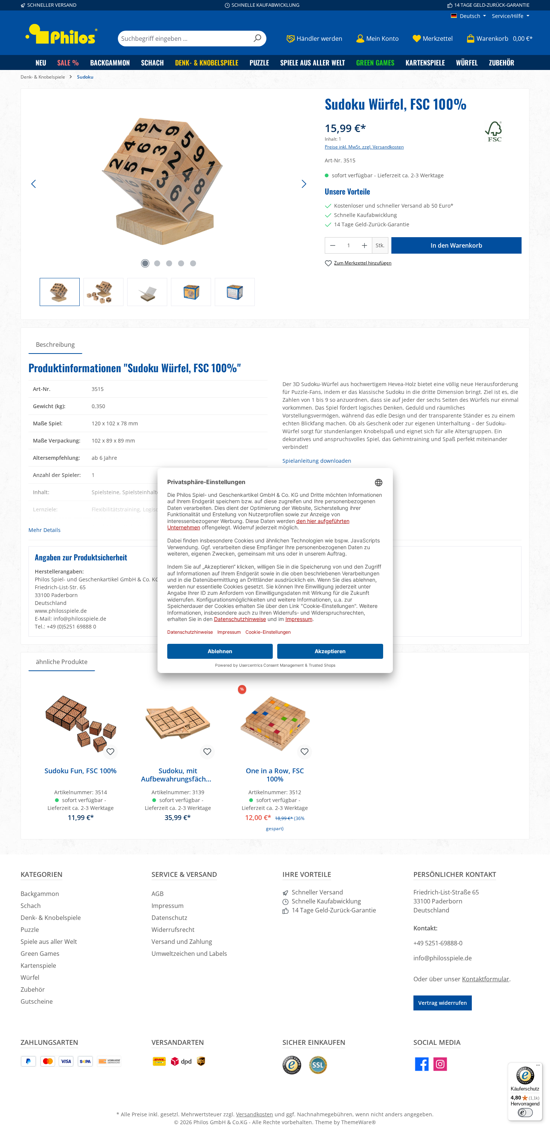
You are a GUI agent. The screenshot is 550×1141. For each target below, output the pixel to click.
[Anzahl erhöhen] (365, 245)
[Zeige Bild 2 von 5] (157, 263)
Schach (31, 906)
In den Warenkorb (456, 245)
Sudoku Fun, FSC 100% (81, 771)
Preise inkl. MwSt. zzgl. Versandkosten (364, 147)
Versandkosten (254, 1114)
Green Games (40, 953)
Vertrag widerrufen (442, 1002)
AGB (158, 894)
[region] (169, 201)
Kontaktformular (485, 979)
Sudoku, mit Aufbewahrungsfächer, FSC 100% (177, 775)
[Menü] (538, 1066)
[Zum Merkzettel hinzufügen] (110, 751)
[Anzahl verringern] (332, 245)
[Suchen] (257, 38)
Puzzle (30, 930)
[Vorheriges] (34, 184)
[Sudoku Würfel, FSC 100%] (168, 176)
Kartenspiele (38, 965)
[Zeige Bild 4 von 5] (181, 263)
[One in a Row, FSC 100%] (275, 723)
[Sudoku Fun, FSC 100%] (81, 723)
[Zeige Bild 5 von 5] (193, 263)
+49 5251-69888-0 (437, 943)
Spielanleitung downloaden (316, 460)
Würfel (30, 977)
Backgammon (40, 894)
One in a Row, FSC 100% (275, 775)
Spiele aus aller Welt (49, 941)
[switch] (525, 1112)
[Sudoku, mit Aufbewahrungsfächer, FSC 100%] (178, 723)
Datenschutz (169, 918)
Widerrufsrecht (173, 930)
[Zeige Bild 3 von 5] (169, 263)
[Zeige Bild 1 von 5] (145, 263)
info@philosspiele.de (442, 958)
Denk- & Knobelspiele (51, 918)
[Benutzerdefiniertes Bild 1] (291, 1065)
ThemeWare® (358, 1122)
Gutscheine (37, 1001)
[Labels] (503, 131)
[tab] (55, 344)
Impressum (168, 906)
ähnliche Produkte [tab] (62, 662)
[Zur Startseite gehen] (62, 34)
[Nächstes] (303, 184)
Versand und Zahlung (182, 941)
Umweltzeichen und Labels (189, 953)
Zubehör (33, 989)
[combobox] (183, 38)
